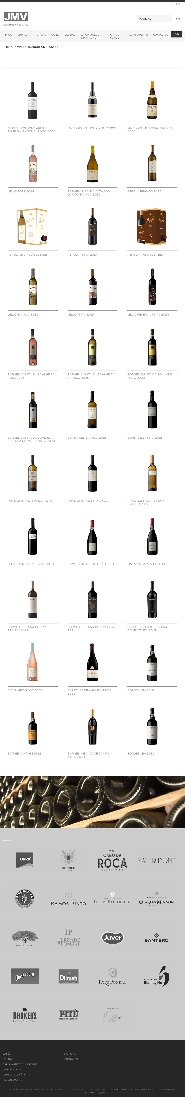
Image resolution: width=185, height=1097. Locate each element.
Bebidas (70, 35)
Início (8, 35)
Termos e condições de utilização (82, 1090)
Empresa (23, 35)
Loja (176, 34)
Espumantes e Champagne (90, 36)
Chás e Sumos (114, 36)
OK (178, 19)
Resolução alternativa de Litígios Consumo (152, 1090)
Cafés (55, 35)
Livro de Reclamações (93, 1093)
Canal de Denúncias (16, 1075)
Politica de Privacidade (114, 1090)
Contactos (160, 35)
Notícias (40, 35)
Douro (53, 47)
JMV (16, 19)
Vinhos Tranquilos (31, 47)
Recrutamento (138, 35)
